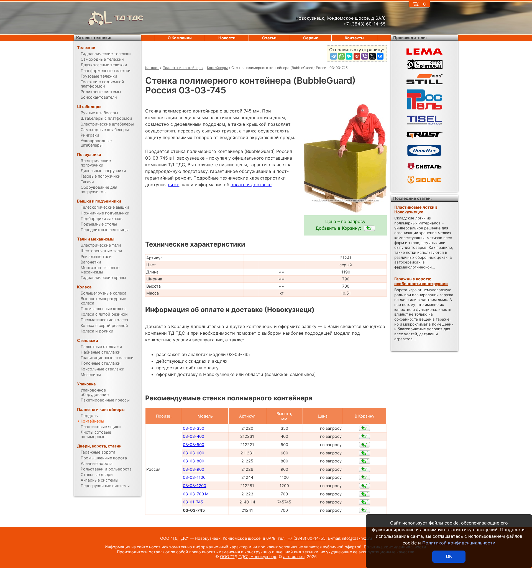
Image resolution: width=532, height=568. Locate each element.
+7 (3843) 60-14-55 (307, 538)
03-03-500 (193, 444)
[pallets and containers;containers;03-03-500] (364, 444)
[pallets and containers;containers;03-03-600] (364, 453)
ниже (173, 184)
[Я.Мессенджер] (349, 56)
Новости (227, 37)
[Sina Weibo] (357, 56)
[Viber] (364, 56)
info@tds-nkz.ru (357, 538)
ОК (449, 556)
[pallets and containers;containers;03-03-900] (364, 469)
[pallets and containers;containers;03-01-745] (364, 502)
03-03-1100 (194, 477)
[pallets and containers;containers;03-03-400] (364, 436)
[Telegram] (333, 56)
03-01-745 (193, 502)
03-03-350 (193, 428)
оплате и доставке (251, 184)
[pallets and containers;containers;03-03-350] (364, 428)
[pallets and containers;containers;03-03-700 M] (364, 494)
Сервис (310, 37)
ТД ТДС (129, 18)
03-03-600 (193, 453)
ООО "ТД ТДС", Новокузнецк (248, 556)
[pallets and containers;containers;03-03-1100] (364, 477)
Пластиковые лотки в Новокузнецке (416, 209)
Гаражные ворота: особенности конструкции (421, 281)
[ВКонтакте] (380, 56)
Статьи (269, 37)
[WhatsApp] (341, 56)
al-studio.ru (294, 556)
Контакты (354, 37)
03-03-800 (193, 461)
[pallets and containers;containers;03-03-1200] (364, 485)
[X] (372, 56)
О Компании (180, 37)
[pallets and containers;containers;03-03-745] (369, 228)
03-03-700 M (196, 494)
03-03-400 (193, 436)
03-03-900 (193, 469)
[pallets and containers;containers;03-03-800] (364, 461)
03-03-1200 (194, 485)
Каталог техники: (93, 37)
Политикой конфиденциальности (458, 543)
